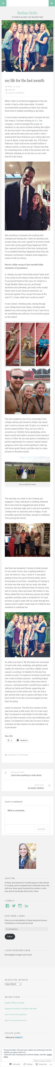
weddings (23, 755)
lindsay (11, 90)
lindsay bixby (27, 12)
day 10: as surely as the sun (16, 1020)
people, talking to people (14, 1003)
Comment (41, 829)
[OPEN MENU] (3, 3)
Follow (9, 937)
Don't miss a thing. (15, 916)
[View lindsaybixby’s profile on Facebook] (7, 906)
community (12, 755)
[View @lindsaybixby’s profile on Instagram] (20, 906)
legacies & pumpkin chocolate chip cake (21, 1009)
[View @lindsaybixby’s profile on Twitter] (14, 906)
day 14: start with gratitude (15, 1014)
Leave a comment (16, 93)
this (36, 120)
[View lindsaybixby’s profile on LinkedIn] (26, 906)
